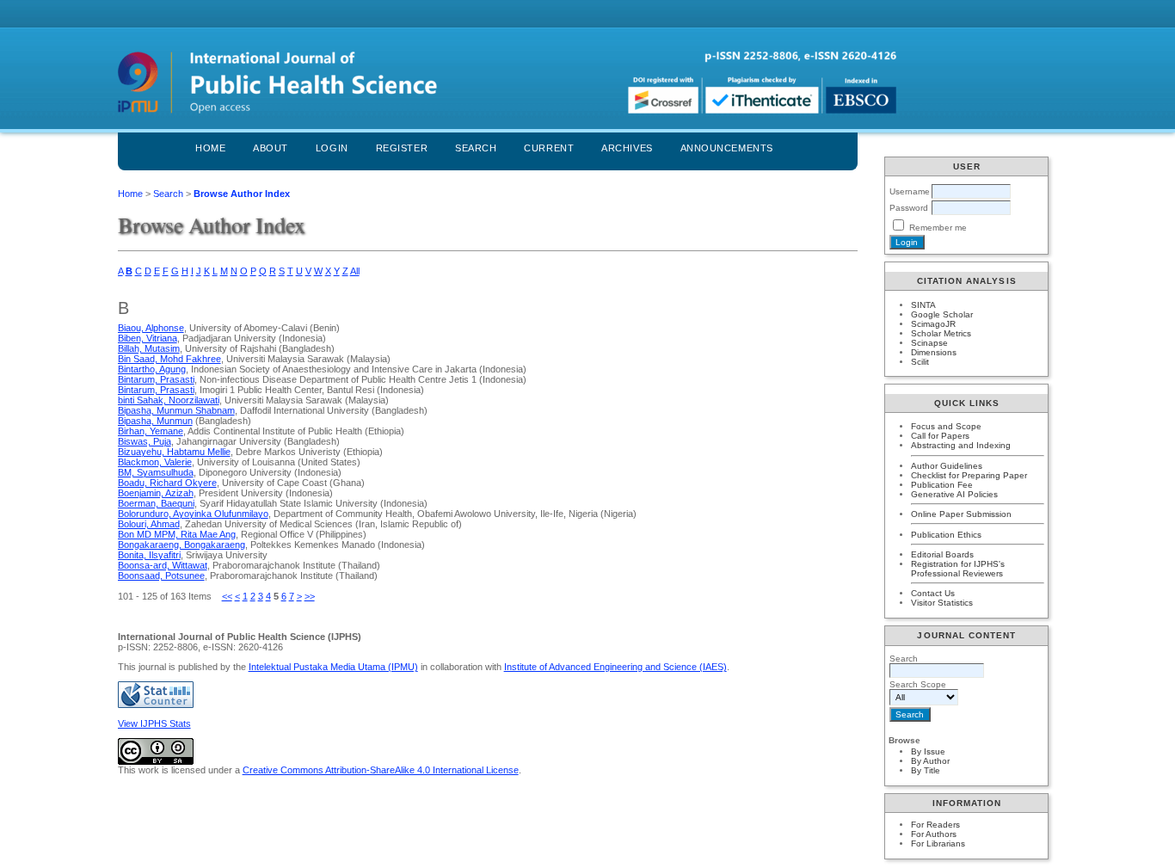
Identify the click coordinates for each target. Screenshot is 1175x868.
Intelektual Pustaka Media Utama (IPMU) (333, 667)
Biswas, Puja (144, 441)
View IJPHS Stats (154, 723)
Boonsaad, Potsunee (161, 575)
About (270, 148)
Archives (626, 148)
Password (908, 207)
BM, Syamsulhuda (156, 472)
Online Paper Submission (961, 514)
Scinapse (929, 343)
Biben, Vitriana (147, 338)
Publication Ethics (946, 534)
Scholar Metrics (941, 333)
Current (549, 148)
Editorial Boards (942, 554)
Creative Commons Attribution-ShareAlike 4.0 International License (381, 770)
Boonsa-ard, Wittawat (162, 565)
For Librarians (938, 843)
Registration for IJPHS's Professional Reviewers (958, 568)
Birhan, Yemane (150, 431)
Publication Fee (942, 484)
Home (210, 148)
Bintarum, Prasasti (156, 379)
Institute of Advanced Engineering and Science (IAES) (615, 667)
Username (909, 191)
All (355, 271)
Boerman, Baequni (156, 503)
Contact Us (933, 593)
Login (332, 148)
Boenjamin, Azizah (156, 493)
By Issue (928, 751)
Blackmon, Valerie (155, 462)
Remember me (938, 227)
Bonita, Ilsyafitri (149, 555)
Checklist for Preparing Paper (969, 475)
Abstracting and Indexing (961, 445)
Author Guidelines (946, 466)
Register (402, 148)
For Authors (934, 834)
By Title (925, 770)
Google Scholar (942, 314)
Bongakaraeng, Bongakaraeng (181, 544)
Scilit (920, 361)
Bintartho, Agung (152, 369)
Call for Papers (940, 435)
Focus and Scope (946, 426)
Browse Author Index (242, 193)
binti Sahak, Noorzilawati (168, 400)
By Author (930, 761)
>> (310, 596)
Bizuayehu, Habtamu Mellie (174, 451)
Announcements (726, 148)
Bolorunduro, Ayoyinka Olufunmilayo (193, 513)
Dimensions (934, 352)
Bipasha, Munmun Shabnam (176, 410)
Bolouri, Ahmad (149, 524)
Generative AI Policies (954, 494)
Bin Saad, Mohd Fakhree (169, 359)
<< (227, 596)
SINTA (923, 305)
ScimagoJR (933, 324)
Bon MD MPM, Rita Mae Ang (177, 534)
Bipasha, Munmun (155, 421)
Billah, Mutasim (149, 348)
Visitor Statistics (942, 602)
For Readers (935, 824)
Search (475, 148)
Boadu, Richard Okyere (167, 482)
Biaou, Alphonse (151, 328)
